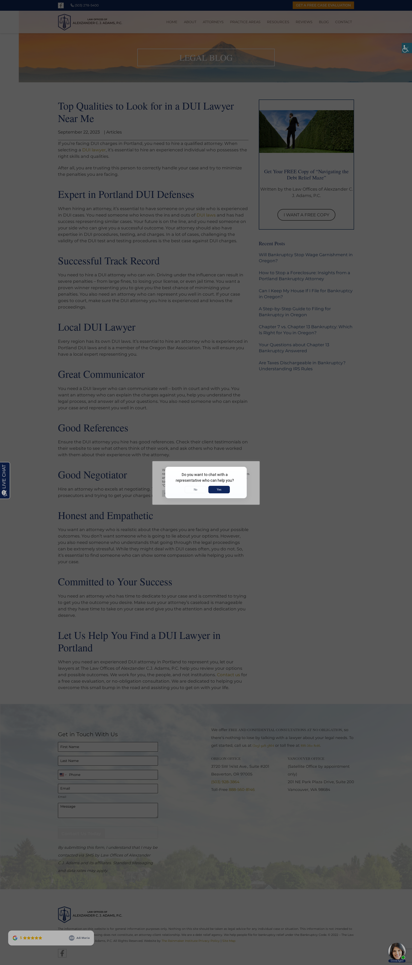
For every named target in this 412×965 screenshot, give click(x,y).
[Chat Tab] (206, 482)
